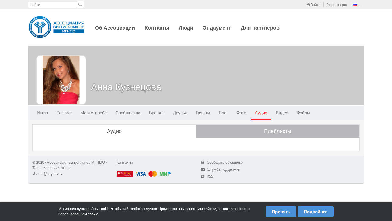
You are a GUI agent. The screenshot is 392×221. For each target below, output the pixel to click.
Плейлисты (277, 131)
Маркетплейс (93, 112)
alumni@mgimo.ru (47, 173)
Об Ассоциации (115, 27)
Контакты (157, 27)
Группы (203, 112)
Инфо (42, 112)
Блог (223, 112)
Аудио (261, 112)
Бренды (156, 112)
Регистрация (336, 5)
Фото (241, 112)
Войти (315, 5)
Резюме (64, 112)
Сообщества (127, 112)
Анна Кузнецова (126, 87)
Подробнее (315, 211)
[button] (357, 4)
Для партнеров (260, 27)
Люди (186, 27)
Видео (282, 112)
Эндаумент (217, 27)
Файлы (303, 112)
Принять (281, 211)
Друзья (180, 112)
